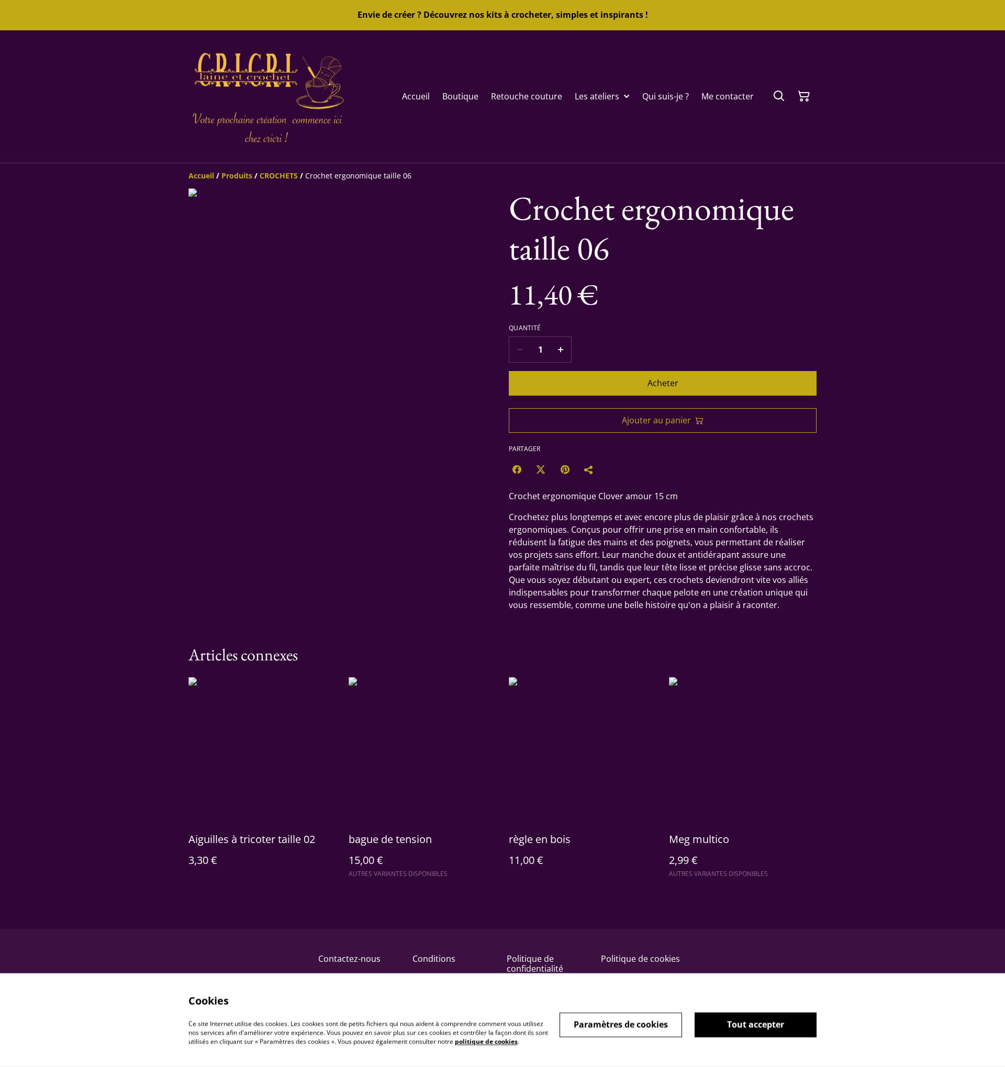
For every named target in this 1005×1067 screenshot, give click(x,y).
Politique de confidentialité (535, 963)
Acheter (662, 383)
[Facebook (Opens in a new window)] (516, 469)
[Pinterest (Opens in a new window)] (565, 469)
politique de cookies (486, 1041)
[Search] (778, 96)
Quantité (525, 328)
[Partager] (589, 469)
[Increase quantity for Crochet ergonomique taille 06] (561, 349)
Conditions (433, 958)
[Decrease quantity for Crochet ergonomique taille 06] (519, 349)
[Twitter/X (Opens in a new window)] (541, 469)
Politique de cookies (640, 958)
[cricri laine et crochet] (266, 96)
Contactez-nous (349, 958)
